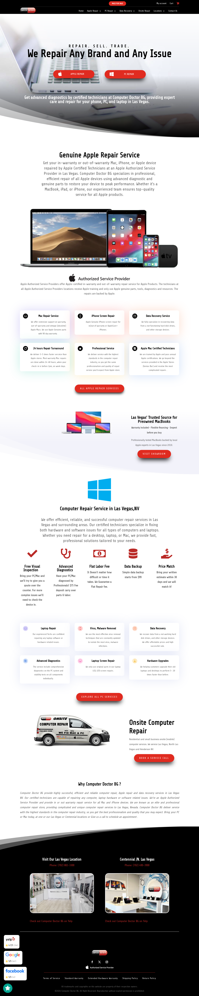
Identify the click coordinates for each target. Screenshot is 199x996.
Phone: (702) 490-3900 (137, 865)
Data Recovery (126, 11)
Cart (171, 3)
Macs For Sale (117, 3)
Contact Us (172, 11)
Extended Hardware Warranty (103, 978)
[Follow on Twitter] (99, 961)
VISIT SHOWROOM (154, 453)
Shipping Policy (130, 978)
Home (81, 11)
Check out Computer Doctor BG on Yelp (51, 921)
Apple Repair (92, 11)
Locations (158, 11)
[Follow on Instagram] (106, 961)
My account (161, 3)
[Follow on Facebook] (92, 961)
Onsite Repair (144, 11)
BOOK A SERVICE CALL (154, 758)
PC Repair (109, 11)
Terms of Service (51, 978)
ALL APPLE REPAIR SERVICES (99, 388)
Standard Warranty (74, 978)
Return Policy (149, 978)
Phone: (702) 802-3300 (62, 865)
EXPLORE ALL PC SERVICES (99, 696)
